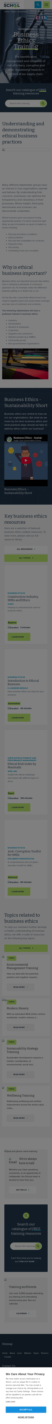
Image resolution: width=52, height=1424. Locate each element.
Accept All (25, 1410)
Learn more (10, 1401)
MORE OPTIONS (26, 1417)
